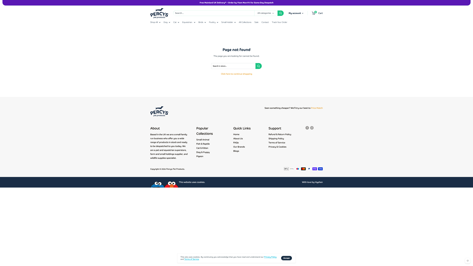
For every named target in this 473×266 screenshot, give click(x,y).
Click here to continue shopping (236, 74)
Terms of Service (277, 142)
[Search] (281, 13)
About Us (238, 138)
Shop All (154, 22)
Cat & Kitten (202, 148)
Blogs (236, 151)
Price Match (317, 108)
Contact (265, 22)
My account (295, 13)
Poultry (212, 22)
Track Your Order (279, 22)
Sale (256, 22)
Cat (175, 22)
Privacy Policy (270, 257)
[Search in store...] (258, 66)
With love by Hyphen (312, 182)
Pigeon (199, 156)
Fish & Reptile (203, 143)
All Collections (245, 22)
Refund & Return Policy (280, 134)
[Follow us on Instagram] (312, 128)
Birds (200, 22)
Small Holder (227, 22)
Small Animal (202, 139)
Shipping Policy (276, 138)
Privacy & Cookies (277, 146)
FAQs (236, 142)
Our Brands (239, 146)
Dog (166, 22)
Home (236, 134)
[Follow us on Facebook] (307, 128)
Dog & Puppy (203, 152)
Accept (286, 258)
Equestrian (187, 22)
